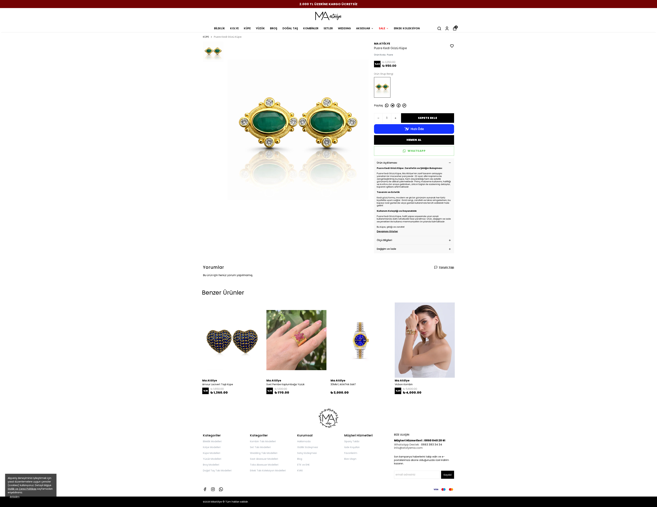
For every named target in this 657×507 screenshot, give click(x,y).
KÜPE (247, 28)
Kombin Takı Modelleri (263, 441)
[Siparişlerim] (447, 28)
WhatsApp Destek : (407, 445)
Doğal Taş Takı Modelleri (217, 470)
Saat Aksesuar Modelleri (264, 459)
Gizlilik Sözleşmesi (307, 447)
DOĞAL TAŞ (290, 28)
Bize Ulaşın (350, 459)
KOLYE (234, 28)
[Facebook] (205, 489)
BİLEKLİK (219, 28)
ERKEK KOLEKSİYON (407, 28)
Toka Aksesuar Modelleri (264, 464)
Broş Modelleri (211, 464)
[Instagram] (213, 489)
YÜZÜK (260, 28)
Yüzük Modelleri (212, 459)
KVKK (300, 470)
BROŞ (273, 28)
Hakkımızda (304, 441)
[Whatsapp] (221, 489)
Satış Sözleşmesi (307, 453)
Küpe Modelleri (211, 453)
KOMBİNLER (310, 28)
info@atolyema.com (408, 448)
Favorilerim (350, 453)
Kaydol (448, 475)
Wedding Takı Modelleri (263, 453)
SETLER (328, 28)
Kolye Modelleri (212, 447)
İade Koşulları (352, 447)
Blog (299, 459)
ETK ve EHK (303, 464)
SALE (382, 28)
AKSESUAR (363, 28)
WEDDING (344, 28)
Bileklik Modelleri (212, 441)
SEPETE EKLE (427, 118)
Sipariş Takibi (351, 441)
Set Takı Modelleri (260, 447)
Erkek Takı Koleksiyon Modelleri (268, 470)
